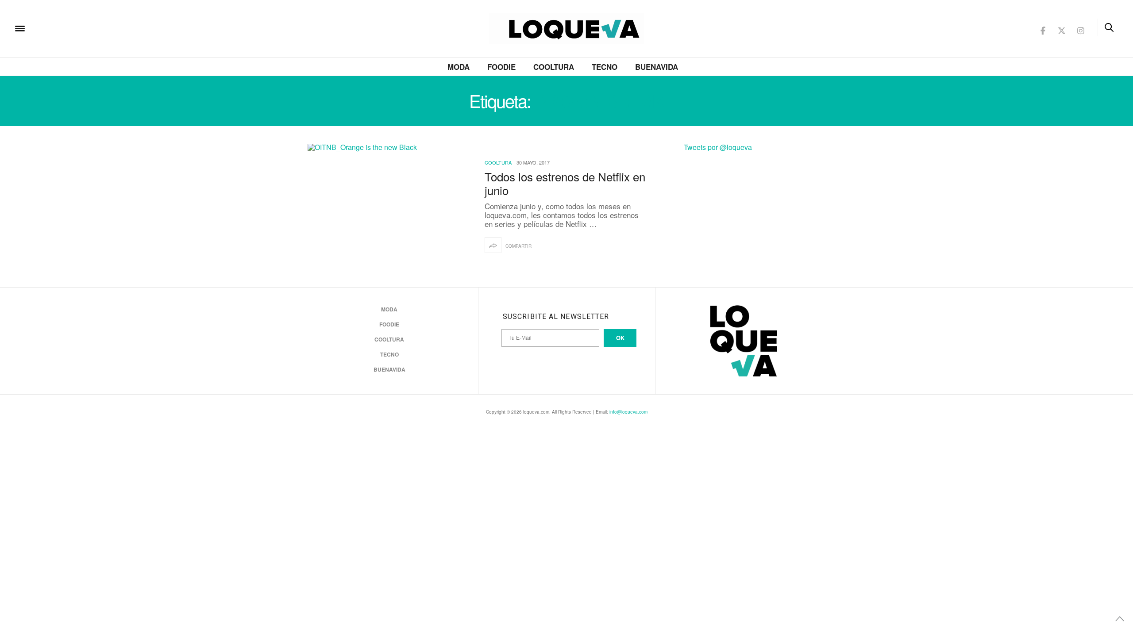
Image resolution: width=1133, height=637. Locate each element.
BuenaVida (656, 66)
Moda (458, 66)
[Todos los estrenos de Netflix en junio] (389, 206)
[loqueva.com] (77, 28)
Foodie (501, 66)
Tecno (604, 66)
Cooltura (553, 66)
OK (620, 338)
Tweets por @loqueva (718, 147)
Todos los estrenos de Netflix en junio (565, 183)
